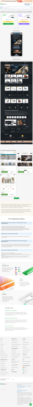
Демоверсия (4, 194)
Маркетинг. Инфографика (27, 361)
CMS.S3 (1, 346)
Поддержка (2, 351)
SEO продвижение (15, 348)
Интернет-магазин (3, 367)
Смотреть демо (8, 21)
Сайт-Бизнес (2, 365)
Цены (1, 340)
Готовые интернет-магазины (16, 344)
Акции (13, 369)
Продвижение (14, 350)
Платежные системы (3, 357)
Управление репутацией (15, 355)
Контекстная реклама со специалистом (15, 362)
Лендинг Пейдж (2, 363)
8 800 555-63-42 (3, 379)
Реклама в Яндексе (26, 342)
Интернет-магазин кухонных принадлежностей (25, 168)
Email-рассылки (25, 348)
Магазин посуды (3, 168)
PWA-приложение (25, 351)
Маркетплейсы (14, 371)
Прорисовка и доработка (27, 357)
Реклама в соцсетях (15, 367)
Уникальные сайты (15, 340)
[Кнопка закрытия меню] (32, 0)
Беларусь (25, 367)
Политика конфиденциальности (22, 390)
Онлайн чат (24, 346)
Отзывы (1, 348)
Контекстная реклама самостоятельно (15, 365)
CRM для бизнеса (25, 344)
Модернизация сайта (15, 346)
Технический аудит (15, 357)
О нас (1, 342)
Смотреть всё (16, 198)
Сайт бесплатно (2, 374)
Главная (24, 340)
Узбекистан (26, 371)
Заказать (8, 23)
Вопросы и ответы (3, 353)
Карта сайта (19, 391)
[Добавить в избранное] (18, 28)
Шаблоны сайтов (14, 342)
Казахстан (25, 369)
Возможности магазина (4, 355)
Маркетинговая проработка (16, 353)
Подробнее (24, 23)
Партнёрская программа (4, 372)
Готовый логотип (25, 355)
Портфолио (2, 344)
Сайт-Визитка (2, 361)
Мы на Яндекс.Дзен (26, 363)
